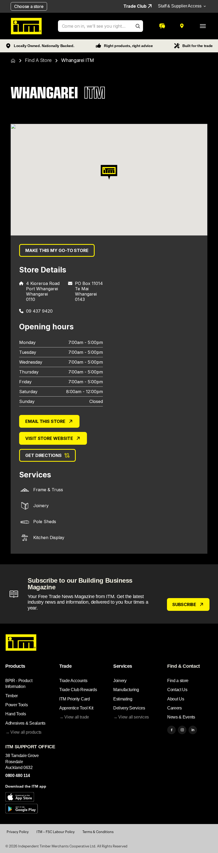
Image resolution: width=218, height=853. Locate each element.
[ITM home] (26, 26)
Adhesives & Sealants (25, 723)
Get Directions (43, 455)
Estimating (122, 699)
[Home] (13, 60)
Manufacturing (126, 689)
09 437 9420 (39, 311)
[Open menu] (202, 26)
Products (15, 666)
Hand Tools (15, 714)
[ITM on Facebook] (171, 730)
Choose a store (29, 6)
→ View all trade (74, 717)
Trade (65, 666)
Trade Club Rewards (78, 689)
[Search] (137, 26)
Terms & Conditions (98, 832)
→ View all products (23, 732)
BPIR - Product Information (18, 683)
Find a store (177, 680)
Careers (174, 708)
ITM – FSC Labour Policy (55, 832)
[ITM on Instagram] (182, 730)
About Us (175, 699)
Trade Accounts (73, 680)
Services (122, 666)
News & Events (181, 717)
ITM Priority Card (74, 699)
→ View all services (131, 717)
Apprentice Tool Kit (76, 708)
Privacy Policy (18, 832)
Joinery (120, 680)
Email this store (45, 421)
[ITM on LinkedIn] (192, 730)
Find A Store (38, 60)
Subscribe (184, 604)
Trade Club (134, 6)
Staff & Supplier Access (180, 6)
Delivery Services (129, 708)
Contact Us (177, 689)
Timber (11, 696)
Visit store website (49, 438)
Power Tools (16, 705)
